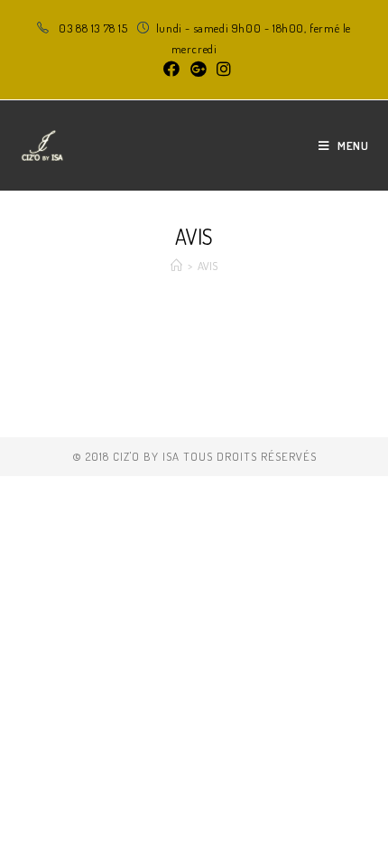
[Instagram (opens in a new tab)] (221, 69)
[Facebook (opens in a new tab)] (171, 69)
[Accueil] (176, 265)
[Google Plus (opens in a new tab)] (198, 69)
